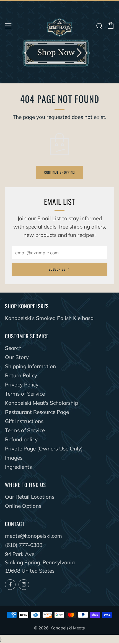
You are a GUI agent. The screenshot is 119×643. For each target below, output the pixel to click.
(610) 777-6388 (23, 545)
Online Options (23, 506)
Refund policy (21, 439)
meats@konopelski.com (33, 535)
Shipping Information (30, 366)
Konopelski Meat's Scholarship (41, 402)
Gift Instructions (24, 421)
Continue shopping (59, 172)
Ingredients (18, 466)
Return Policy (21, 375)
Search (13, 348)
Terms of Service (25, 393)
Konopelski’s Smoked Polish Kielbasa (49, 318)
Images (13, 457)
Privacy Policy (21, 384)
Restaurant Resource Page (37, 412)
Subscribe (57, 269)
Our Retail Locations (29, 496)
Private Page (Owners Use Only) (44, 448)
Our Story (17, 357)
